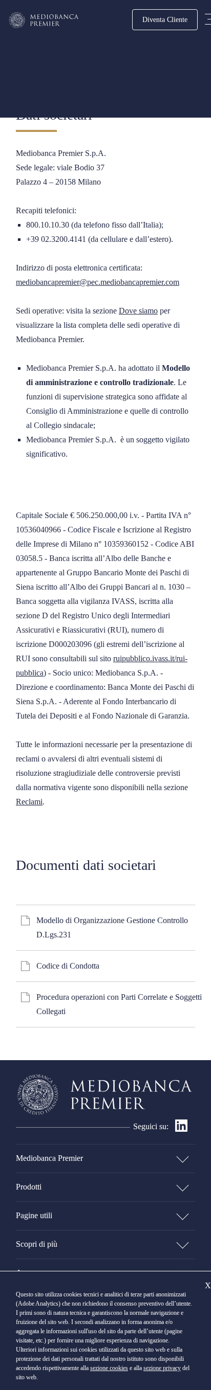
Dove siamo (138, 310)
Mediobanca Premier (49, 1158)
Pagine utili (34, 1215)
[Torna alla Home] (44, 20)
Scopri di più (36, 1244)
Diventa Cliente (164, 19)
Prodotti (28, 1186)
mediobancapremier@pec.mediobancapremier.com (97, 282)
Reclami (29, 801)
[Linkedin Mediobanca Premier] (181, 1129)
